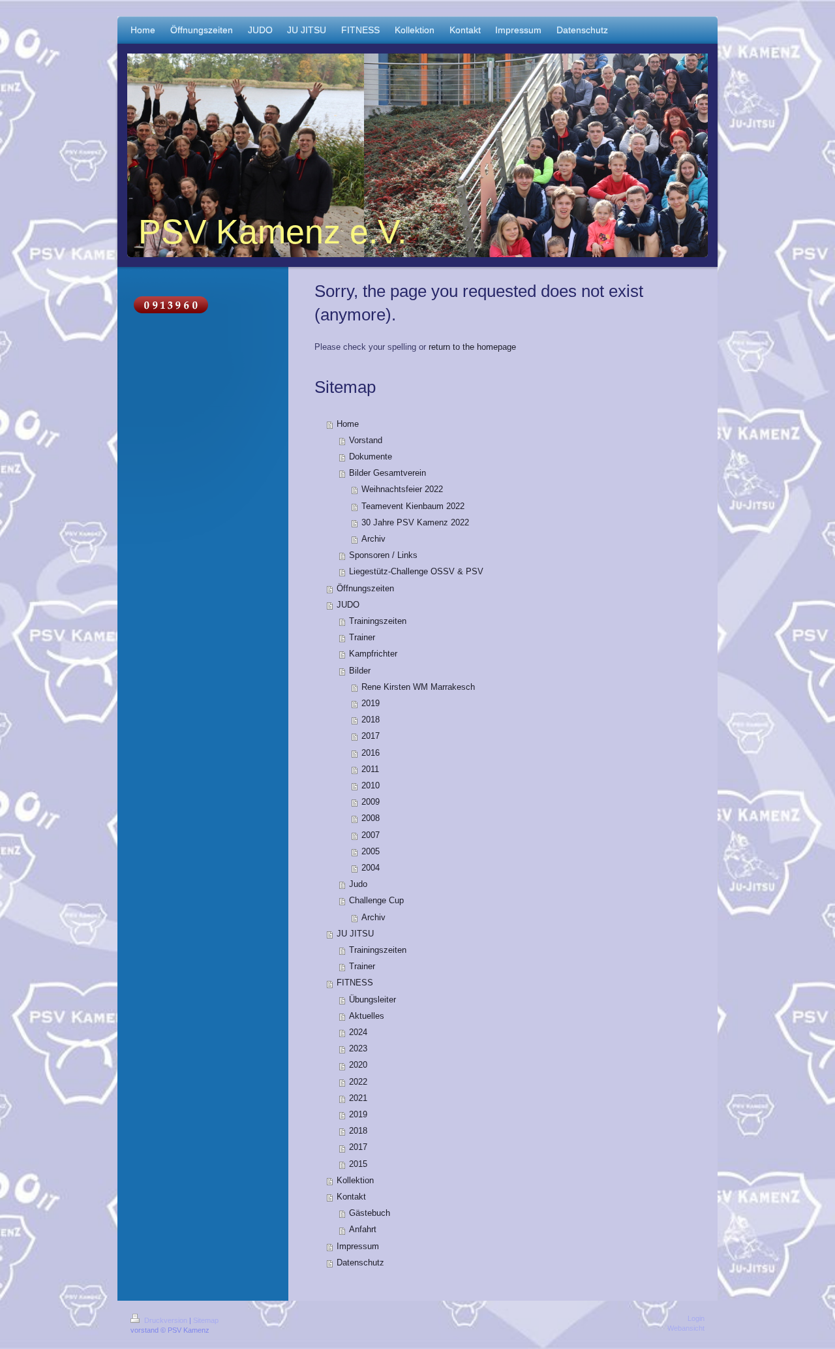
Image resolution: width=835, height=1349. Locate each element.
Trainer (362, 637)
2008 (370, 818)
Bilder (360, 670)
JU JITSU (355, 933)
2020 (358, 1065)
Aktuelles (366, 1016)
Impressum (358, 1246)
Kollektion (355, 1180)
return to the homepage (472, 347)
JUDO (348, 605)
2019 (370, 703)
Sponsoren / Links (383, 555)
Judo (358, 884)
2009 (370, 802)
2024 (358, 1032)
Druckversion (165, 1320)
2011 (370, 769)
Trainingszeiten (377, 621)
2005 (370, 851)
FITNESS (355, 982)
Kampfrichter (373, 654)
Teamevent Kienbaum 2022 (412, 506)
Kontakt (351, 1197)
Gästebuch (369, 1213)
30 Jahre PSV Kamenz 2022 (415, 522)
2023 (358, 1048)
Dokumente (370, 456)
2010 (370, 785)
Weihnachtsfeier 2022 (402, 489)
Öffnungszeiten (365, 588)
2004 (370, 868)
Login (696, 1318)
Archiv (373, 539)
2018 (370, 719)
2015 (358, 1164)
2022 (358, 1082)
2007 (370, 835)
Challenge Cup (376, 900)
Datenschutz (360, 1262)
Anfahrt (362, 1229)
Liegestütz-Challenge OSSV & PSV (416, 571)
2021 (358, 1098)
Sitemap (206, 1320)
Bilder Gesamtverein (387, 473)
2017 (370, 736)
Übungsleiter (372, 999)
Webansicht (686, 1328)
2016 (370, 753)
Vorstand (365, 440)
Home (348, 424)
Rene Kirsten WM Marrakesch (418, 687)
